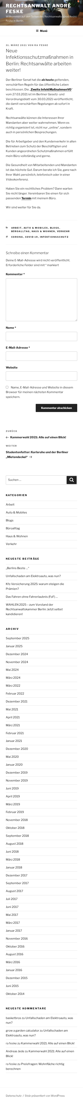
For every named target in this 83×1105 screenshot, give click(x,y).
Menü (43, 30)
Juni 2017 (12, 907)
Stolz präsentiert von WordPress (45, 1095)
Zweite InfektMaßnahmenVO (51, 89)
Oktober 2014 (15, 994)
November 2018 (17, 820)
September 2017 (17, 883)
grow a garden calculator (22, 1030)
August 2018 (14, 843)
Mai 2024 (12, 670)
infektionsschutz (54, 237)
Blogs (54, 227)
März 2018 (13, 859)
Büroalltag (20, 231)
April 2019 (13, 796)
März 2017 (13, 923)
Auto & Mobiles (36, 227)
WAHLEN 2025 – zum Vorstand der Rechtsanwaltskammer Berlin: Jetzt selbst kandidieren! (34, 609)
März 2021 (13, 725)
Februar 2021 (15, 733)
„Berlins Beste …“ (17, 568)
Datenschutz (14, 1095)
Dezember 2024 (17, 654)
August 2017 (14, 891)
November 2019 (17, 780)
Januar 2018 (14, 867)
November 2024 (17, 662)
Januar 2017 (14, 930)
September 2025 (17, 638)
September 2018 (17, 836)
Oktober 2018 (15, 828)
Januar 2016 (14, 970)
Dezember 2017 (16, 875)
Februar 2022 (15, 693)
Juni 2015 (12, 986)
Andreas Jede (15, 1051)
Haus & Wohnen (43, 231)
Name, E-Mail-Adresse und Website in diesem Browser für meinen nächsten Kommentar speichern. (39, 392)
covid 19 (31, 237)
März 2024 (13, 677)
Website (12, 367)
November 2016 (17, 938)
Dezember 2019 (17, 772)
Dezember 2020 (17, 749)
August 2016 (14, 954)
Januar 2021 (14, 741)
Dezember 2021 (16, 701)
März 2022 (13, 685)
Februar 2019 (15, 812)
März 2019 (13, 804)
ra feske (41, 45)
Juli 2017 (12, 899)
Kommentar (15, 274)
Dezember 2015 (17, 978)
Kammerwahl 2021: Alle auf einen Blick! (48, 1043)
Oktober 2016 (15, 946)
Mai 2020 (12, 757)
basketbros (13, 1018)
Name (11, 327)
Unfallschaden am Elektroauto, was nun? (33, 576)
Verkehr (63, 231)
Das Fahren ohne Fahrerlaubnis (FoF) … (32, 596)
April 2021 (13, 717)
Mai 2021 (12, 709)
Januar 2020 (14, 764)
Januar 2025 (14, 646)
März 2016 (13, 962)
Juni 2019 (12, 788)
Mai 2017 (12, 915)
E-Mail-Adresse (18, 347)
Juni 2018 (12, 851)
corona (17, 237)
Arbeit (16, 227)
